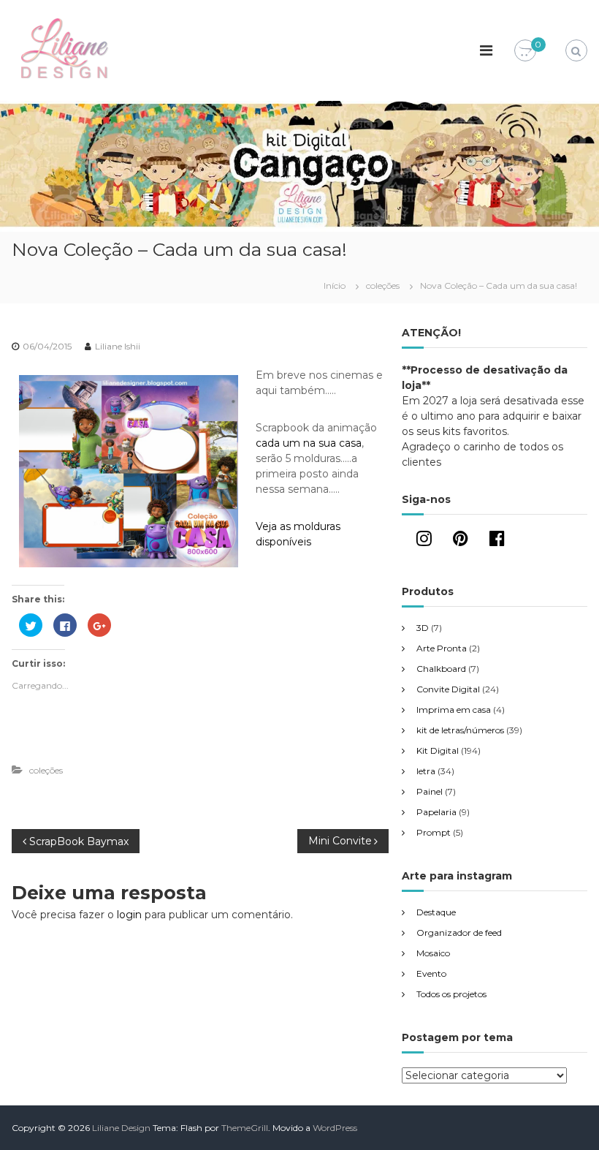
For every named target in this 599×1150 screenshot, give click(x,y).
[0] (525, 51)
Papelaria (436, 811)
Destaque (436, 912)
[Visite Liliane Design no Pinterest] (460, 541)
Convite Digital (448, 689)
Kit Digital (437, 750)
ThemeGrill (244, 1127)
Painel (429, 791)
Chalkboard (441, 668)
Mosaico (433, 952)
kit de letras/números (460, 730)
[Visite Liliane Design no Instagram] (424, 541)
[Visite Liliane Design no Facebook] (497, 541)
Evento (431, 973)
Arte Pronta (441, 648)
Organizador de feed (459, 932)
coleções (383, 285)
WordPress (335, 1127)
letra (425, 770)
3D (422, 627)
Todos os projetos (451, 993)
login (129, 914)
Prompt (433, 832)
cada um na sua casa (309, 443)
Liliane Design (121, 1127)
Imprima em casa (453, 709)
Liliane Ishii (117, 346)
